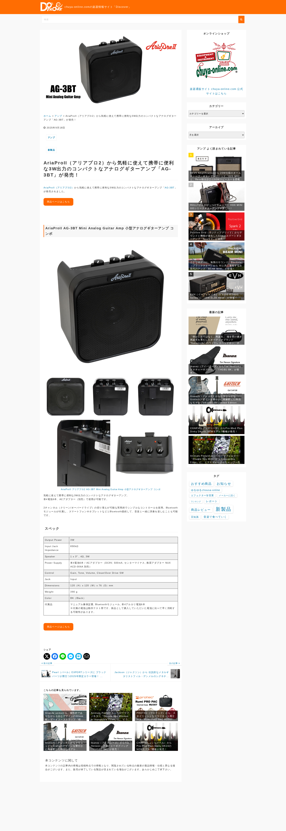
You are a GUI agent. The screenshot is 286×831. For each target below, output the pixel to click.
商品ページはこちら (58, 201)
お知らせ (224, 483)
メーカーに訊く (227, 495)
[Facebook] (54, 656)
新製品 (51, 150)
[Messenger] (70, 656)
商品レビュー (201, 509)
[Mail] (86, 656)
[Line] (62, 656)
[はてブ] (78, 656)
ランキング (196, 502)
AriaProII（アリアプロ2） (59, 187)
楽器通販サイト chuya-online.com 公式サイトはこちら (216, 91)
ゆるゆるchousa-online (205, 490)
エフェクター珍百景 (202, 495)
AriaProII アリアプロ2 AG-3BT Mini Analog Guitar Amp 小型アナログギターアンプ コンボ (111, 489)
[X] (47, 656)
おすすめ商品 (201, 483)
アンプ (51, 137)
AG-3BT (169, 187)
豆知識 (195, 517)
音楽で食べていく (215, 516)
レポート (211, 501)
